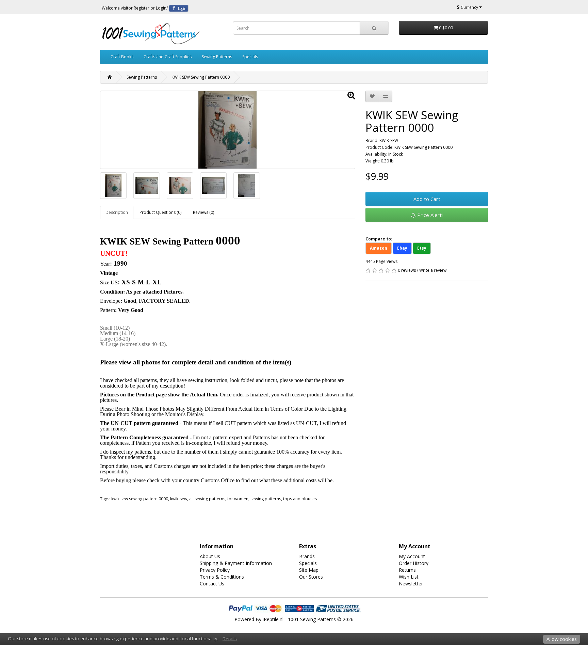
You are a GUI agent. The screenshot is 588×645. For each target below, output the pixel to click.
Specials (250, 57)
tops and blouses (300, 499)
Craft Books (122, 57)
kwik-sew (178, 499)
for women (237, 499)
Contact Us (212, 583)
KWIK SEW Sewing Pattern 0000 (201, 77)
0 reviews (407, 270)
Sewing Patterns (217, 57)
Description (116, 212)
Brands (307, 556)
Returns (407, 570)
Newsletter (411, 583)
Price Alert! (429, 214)
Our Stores (311, 576)
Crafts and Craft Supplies (168, 57)
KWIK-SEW (388, 140)
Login (161, 8)
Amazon (378, 248)
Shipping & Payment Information (236, 563)
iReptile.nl (273, 619)
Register (141, 8)
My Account (412, 556)
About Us (210, 556)
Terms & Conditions (222, 576)
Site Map (308, 570)
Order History (413, 563)
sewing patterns (265, 499)
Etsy (421, 248)
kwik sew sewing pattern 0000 (139, 499)
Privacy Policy (215, 570)
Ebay (402, 248)
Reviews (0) (203, 212)
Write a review (432, 270)
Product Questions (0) (160, 212)
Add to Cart (426, 198)
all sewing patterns (207, 499)
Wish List (409, 576)
